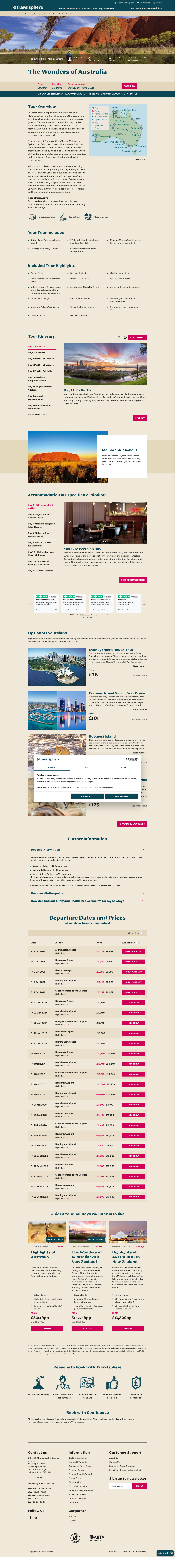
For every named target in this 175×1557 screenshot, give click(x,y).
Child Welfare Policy (78, 1486)
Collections (75, 8)
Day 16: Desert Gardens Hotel (40, 572)
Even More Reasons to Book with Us (125, 1470)
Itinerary (57, 93)
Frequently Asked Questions (122, 1466)
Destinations (63, 8)
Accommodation (76, 93)
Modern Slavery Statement (81, 1490)
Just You (73, 1516)
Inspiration (85, 8)
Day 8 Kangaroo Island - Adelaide (41, 388)
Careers (72, 1520)
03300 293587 (35, 1478)
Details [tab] (87, 767)
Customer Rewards (77, 1470)
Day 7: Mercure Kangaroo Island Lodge (41, 525)
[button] (157, 2)
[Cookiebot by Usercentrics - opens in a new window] (128, 759)
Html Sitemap (114, 1551)
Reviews (93, 93)
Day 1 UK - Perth (36, 346)
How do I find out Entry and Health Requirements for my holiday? (77, 901)
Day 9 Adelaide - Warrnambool (37, 398)
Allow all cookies (122, 796)
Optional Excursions (114, 93)
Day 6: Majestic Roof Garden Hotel (39, 516)
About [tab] (123, 767)
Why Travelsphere (106, 8)
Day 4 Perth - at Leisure (41, 358)
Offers (94, 8)
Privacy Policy (75, 1478)
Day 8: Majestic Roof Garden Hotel (39, 535)
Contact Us (114, 1462)
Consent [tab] (51, 767)
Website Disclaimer (77, 1498)
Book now (134, 1002)
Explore (46, 1328)
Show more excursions (132, 824)
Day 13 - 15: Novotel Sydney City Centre (38, 563)
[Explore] (47, 1232)
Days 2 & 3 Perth (36, 352)
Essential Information (78, 1462)
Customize (85, 796)
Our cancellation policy (47, 893)
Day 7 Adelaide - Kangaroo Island (37, 379)
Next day (140, 418)
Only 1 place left (133, 951)
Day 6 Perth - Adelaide (40, 371)
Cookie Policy (141, 1551)
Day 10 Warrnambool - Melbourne (40, 407)
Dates (133, 93)
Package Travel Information (81, 1474)
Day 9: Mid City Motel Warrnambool (39, 544)
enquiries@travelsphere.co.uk (42, 1483)
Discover (44, 93)
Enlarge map (140, 159)
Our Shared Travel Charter (81, 1466)
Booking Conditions (78, 1458)
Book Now (129, 86)
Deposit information (45, 849)
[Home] (28, 7)
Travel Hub (73, 1502)
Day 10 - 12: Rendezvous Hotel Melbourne (41, 553)
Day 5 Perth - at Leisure (41, 365)
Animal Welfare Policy (79, 1494)
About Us (113, 1458)
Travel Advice (75, 1482)
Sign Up (139, 1486)
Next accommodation (133, 580)
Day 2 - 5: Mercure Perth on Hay (41, 506)
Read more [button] (138, 666)
